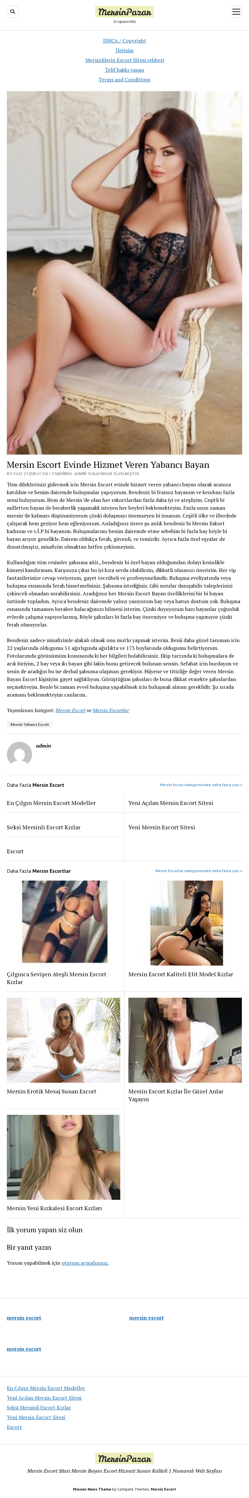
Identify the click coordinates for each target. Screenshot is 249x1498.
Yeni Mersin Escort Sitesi (161, 827)
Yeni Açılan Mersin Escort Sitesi (170, 803)
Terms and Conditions (124, 79)
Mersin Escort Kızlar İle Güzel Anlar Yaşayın (175, 1095)
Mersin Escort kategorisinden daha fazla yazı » (201, 784)
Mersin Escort (70, 710)
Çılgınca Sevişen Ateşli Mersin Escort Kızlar (56, 978)
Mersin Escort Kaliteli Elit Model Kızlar (180, 974)
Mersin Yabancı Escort (30, 724)
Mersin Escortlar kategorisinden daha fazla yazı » (198, 870)
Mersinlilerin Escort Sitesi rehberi (124, 60)
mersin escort (24, 1317)
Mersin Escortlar (111, 710)
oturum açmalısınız (85, 1262)
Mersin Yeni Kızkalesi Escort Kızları (54, 1208)
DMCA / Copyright (124, 40)
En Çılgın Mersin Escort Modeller (51, 803)
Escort (15, 851)
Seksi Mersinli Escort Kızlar (43, 827)
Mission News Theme (92, 1489)
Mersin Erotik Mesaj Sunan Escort (51, 1091)
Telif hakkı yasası (124, 69)
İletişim (125, 50)
